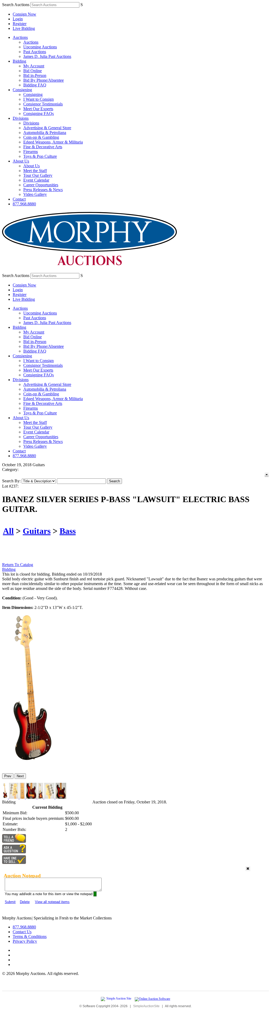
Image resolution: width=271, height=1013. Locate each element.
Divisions (21, 118)
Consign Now (24, 14)
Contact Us (22, 931)
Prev (7, 776)
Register (19, 23)
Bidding (19, 61)
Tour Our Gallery (37, 175)
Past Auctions (34, 51)
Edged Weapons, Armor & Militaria (53, 142)
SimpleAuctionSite (146, 1006)
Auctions (20, 37)
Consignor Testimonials (43, 104)
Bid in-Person (34, 75)
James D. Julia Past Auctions (47, 56)
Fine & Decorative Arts (42, 147)
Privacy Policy (25, 941)
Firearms (30, 151)
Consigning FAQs (38, 113)
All (8, 531)
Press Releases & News (43, 189)
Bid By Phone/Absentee (43, 80)
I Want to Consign (38, 99)
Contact (19, 199)
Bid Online (32, 70)
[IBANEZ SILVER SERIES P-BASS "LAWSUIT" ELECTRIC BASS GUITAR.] (30, 767)
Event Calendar (36, 180)
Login (18, 19)
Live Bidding (24, 28)
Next (20, 776)
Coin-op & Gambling (41, 137)
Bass (68, 531)
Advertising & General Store (47, 128)
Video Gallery (35, 194)
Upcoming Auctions (40, 47)
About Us (21, 161)
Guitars (37, 531)
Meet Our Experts (38, 109)
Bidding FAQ (34, 85)
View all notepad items (52, 902)
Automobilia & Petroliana (44, 132)
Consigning (22, 89)
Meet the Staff (35, 170)
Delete (25, 902)
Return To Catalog (17, 564)
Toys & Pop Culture (40, 156)
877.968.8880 (24, 204)
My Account (33, 66)
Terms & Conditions (30, 936)
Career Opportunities (40, 185)
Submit (10, 902)
